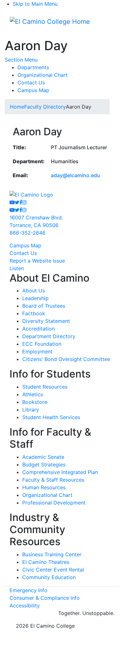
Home (17, 107)
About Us (33, 290)
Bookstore (34, 402)
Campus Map (33, 90)
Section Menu (21, 60)
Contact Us (31, 82)
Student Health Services (51, 417)
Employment (37, 351)
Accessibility (25, 605)
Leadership (35, 298)
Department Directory (48, 336)
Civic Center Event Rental (53, 569)
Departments (33, 67)
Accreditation (38, 328)
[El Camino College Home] (50, 21)
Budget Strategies (43, 464)
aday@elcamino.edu (75, 175)
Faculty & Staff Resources (53, 480)
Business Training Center (51, 554)
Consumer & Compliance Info (45, 598)
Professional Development (54, 502)
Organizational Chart (42, 75)
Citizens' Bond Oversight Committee (66, 359)
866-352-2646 (27, 233)
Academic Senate (43, 457)
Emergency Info (28, 590)
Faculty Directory (45, 107)
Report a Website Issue (37, 260)
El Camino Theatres (45, 562)
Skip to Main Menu (35, 4)
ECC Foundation (41, 344)
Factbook (33, 313)
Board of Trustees (43, 306)
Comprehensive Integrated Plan (60, 472)
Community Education (49, 577)
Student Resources (44, 387)
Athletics (32, 394)
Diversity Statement (46, 321)
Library (30, 409)
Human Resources (43, 487)
